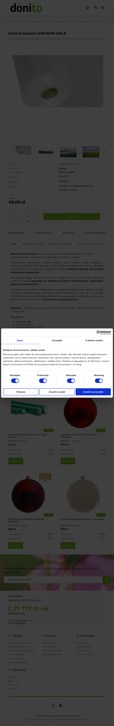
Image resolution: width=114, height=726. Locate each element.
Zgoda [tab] (20, 340)
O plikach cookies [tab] (94, 340)
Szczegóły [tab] (57, 340)
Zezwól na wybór (57, 392)
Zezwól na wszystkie (93, 392)
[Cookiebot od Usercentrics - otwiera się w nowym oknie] (98, 332)
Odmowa (20, 392)
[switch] (43, 380)
